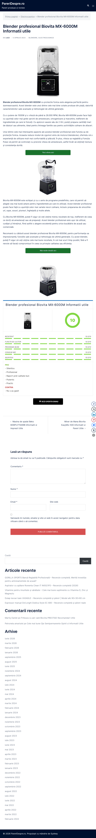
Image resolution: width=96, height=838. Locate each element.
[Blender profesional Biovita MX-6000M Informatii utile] (27, 320)
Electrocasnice (28, 16)
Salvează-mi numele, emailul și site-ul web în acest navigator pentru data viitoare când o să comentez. (45, 520)
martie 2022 (11, 814)
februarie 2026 (12, 648)
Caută (7, 555)
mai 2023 (9, 749)
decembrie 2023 (12, 717)
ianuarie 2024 (11, 712)
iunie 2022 (10, 800)
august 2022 (11, 791)
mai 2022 (9, 805)
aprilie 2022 (10, 810)
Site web (54, 502)
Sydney (54, 833)
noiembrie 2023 (12, 722)
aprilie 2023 (10, 754)
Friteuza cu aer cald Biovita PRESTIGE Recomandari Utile (48, 618)
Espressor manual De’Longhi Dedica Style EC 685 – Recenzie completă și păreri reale (45, 603)
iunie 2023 (10, 745)
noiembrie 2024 (12, 671)
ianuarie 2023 (11, 768)
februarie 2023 (12, 763)
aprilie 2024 (10, 698)
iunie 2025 (10, 666)
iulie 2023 (9, 740)
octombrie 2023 (12, 726)
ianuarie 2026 (11, 652)
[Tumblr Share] (94, 430)
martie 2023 (11, 759)
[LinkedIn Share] (94, 414)
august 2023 (11, 736)
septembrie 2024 (13, 675)
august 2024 (11, 680)
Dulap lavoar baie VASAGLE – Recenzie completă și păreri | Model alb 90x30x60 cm (45, 598)
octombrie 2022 (12, 782)
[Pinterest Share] (94, 419)
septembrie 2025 (13, 657)
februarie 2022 (12, 819)
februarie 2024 (12, 708)
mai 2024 (9, 694)
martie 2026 (11, 643)
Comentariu (16, 466)
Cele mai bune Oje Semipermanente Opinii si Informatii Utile (55, 623)
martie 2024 (11, 703)
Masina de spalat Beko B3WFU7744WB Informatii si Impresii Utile (23, 425)
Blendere (33, 38)
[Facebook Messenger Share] (94, 425)
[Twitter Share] (94, 409)
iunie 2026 (10, 638)
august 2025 (11, 661)
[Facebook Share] (94, 404)
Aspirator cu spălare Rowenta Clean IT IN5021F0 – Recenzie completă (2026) (41, 585)
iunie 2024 (10, 689)
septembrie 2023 (13, 731)
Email (13, 502)
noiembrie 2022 (12, 777)
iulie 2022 (9, 796)
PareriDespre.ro (13, 3)
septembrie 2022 (13, 786)
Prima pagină (11, 16)
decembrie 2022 (12, 773)
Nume (14, 489)
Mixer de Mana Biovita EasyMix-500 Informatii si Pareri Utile (73, 425)
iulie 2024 (9, 685)
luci (8, 38)
